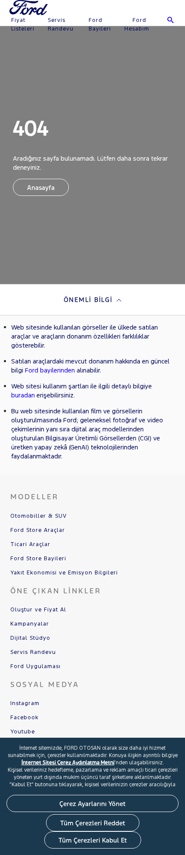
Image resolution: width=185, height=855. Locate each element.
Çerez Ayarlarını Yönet (92, 804)
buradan (23, 395)
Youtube (22, 731)
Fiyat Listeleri (22, 24)
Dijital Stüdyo (30, 638)
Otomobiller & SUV (38, 516)
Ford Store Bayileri (38, 558)
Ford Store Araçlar (37, 530)
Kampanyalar (29, 623)
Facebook (24, 717)
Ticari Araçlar (30, 544)
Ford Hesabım (136, 24)
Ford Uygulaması (35, 666)
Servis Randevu (61, 24)
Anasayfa (41, 187)
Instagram (25, 703)
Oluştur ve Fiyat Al (38, 609)
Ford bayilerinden (50, 370)
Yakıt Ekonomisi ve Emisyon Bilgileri (64, 572)
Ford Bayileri (100, 24)
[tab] (92, 299)
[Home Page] (29, 13)
